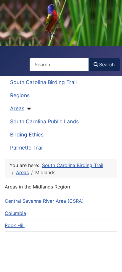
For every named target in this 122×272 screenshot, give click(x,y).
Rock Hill (15, 225)
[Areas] (28, 109)
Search (107, 64)
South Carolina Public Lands (44, 121)
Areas (17, 108)
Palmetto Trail (27, 147)
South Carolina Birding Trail (43, 82)
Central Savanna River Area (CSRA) (44, 201)
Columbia (15, 213)
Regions (20, 95)
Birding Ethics (27, 134)
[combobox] (59, 64)
